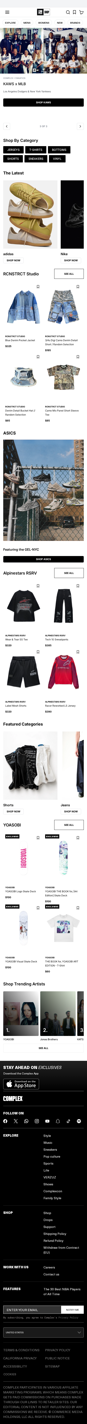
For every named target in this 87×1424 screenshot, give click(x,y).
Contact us (51, 1274)
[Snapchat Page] (58, 1121)
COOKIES (9, 1374)
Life (46, 1170)
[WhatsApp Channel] (26, 1121)
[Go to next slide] (80, 126)
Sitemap (52, 1366)
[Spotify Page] (79, 1121)
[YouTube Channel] (47, 1121)
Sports (48, 1163)
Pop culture (52, 1156)
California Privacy (20, 1358)
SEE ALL (69, 273)
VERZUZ (50, 1177)
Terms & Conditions (21, 1350)
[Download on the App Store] (21, 1082)
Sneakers (50, 1149)
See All (43, 1048)
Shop (47, 1213)
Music (48, 1142)
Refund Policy (54, 1240)
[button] (43, 74)
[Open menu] (7, 12)
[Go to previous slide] (6, 126)
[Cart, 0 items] (81, 12)
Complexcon (53, 1191)
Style (47, 1135)
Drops (48, 1220)
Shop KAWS (43, 102)
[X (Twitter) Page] (16, 1121)
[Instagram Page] (37, 1121)
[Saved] (74, 12)
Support (49, 1226)
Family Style (52, 1198)
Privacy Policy (68, 1317)
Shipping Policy (55, 1233)
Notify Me (72, 1309)
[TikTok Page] (68, 1121)
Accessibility (15, 1366)
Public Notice (57, 1358)
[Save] (38, 286)
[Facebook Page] (5, 1121)
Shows (48, 1184)
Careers (49, 1267)
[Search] (68, 12)
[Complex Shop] (43, 12)
